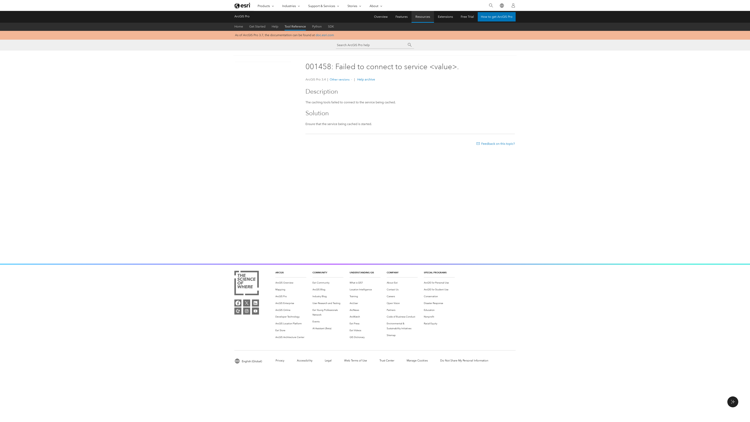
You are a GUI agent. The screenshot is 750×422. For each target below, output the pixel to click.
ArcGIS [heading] (279, 272)
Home (238, 26)
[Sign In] (513, 5)
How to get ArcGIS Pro (496, 17)
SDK (331, 26)
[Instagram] (246, 311)
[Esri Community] (237, 311)
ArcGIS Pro (242, 16)
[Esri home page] (242, 6)
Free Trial (467, 17)
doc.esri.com (325, 35)
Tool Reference (295, 26)
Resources (422, 17)
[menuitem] (290, 282)
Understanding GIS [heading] (362, 272)
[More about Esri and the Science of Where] (246, 284)
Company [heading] (392, 272)
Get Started (257, 26)
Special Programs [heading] (435, 272)
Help (275, 26)
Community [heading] (319, 272)
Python (317, 26)
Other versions (340, 79)
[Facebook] (237, 303)
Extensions (445, 17)
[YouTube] (255, 311)
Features (402, 17)
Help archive (365, 79)
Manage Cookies (417, 360)
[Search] (491, 5)
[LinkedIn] (255, 303)
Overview (381, 17)
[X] (246, 303)
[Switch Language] (501, 5)
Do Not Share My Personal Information (464, 360)
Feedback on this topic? (498, 144)
